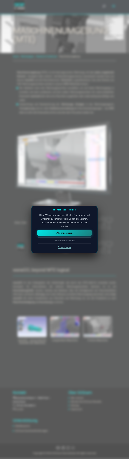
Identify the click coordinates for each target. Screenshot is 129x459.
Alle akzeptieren (64, 232)
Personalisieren (64, 247)
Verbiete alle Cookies (64, 240)
